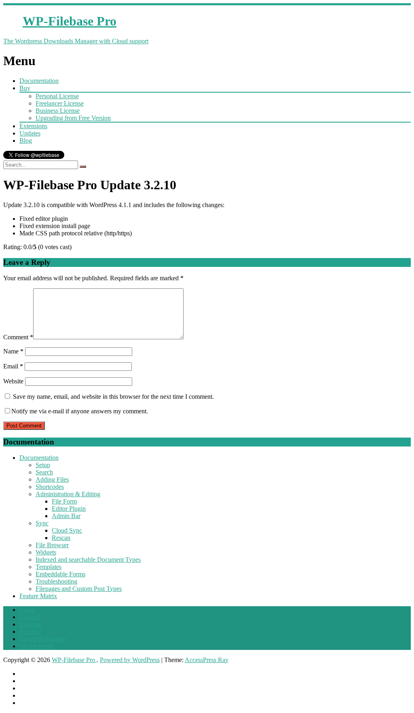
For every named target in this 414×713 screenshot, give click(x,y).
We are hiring (36, 646)
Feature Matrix (38, 595)
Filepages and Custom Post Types (79, 588)
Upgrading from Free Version (73, 117)
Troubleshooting (56, 581)
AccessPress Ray (206, 659)
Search (44, 472)
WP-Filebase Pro (74, 659)
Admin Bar (66, 515)
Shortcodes (50, 486)
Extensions (33, 126)
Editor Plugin (69, 508)
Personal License (57, 96)
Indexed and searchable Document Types (88, 559)
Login (27, 609)
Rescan (61, 537)
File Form (64, 501)
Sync (42, 523)
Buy (24, 88)
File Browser (52, 545)
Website (13, 381)
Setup (43, 464)
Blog (25, 140)
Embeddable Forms (60, 574)
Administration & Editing (68, 494)
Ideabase (30, 624)
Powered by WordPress (130, 659)
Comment (18, 337)
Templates (48, 566)
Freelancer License (60, 103)
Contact (29, 617)
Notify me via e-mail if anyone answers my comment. (79, 411)
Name (13, 351)
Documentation (39, 80)
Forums (29, 631)
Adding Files (52, 479)
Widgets (46, 552)
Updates (29, 133)
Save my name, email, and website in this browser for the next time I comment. (113, 396)
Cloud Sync (67, 530)
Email (13, 366)
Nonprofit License (42, 638)
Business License (58, 110)
